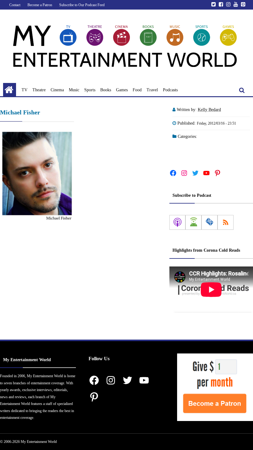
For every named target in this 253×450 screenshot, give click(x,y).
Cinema (57, 90)
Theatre (39, 90)
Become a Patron (39, 5)
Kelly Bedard (209, 109)
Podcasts (170, 90)
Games (122, 90)
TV (24, 90)
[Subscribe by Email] (209, 222)
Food (137, 90)
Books (105, 90)
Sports (89, 90)
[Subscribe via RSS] (226, 222)
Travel (152, 90)
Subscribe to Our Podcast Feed (82, 5)
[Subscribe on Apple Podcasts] (177, 222)
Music (74, 90)
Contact (14, 5)
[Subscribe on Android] (193, 222)
